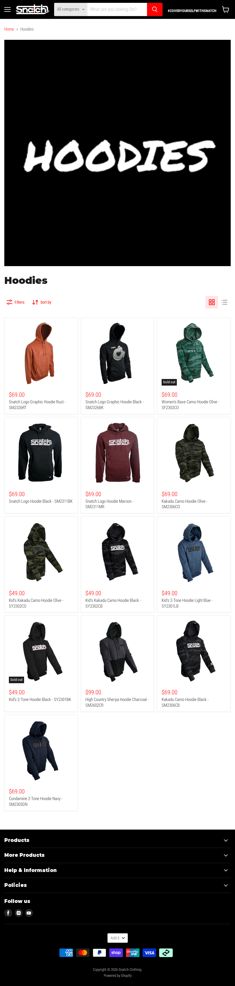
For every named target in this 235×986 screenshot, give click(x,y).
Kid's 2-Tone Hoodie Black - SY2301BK (40, 699)
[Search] (154, 9)
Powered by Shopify (118, 975)
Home (9, 29)
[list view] (224, 302)
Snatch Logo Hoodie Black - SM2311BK (41, 501)
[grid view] (211, 302)
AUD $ (115, 938)
